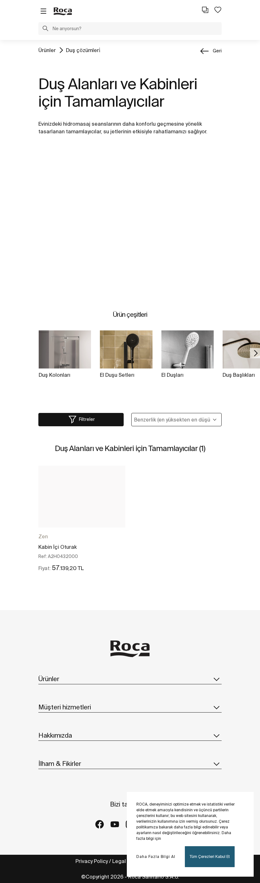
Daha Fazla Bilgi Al (155, 856)
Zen (43, 536)
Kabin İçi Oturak (57, 547)
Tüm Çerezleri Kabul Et (210, 856)
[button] (45, 29)
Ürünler (47, 50)
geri (217, 50)
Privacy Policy (91, 861)
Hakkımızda (55, 735)
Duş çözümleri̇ (83, 50)
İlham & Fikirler (59, 763)
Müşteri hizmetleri (64, 707)
